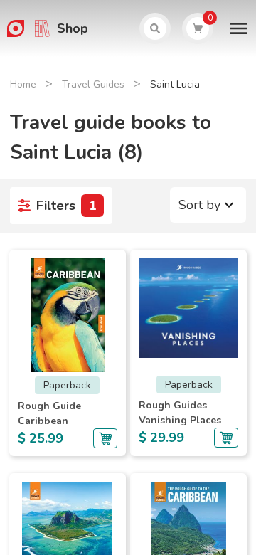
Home (23, 84)
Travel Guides (93, 84)
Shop (72, 28)
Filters (66, 205)
